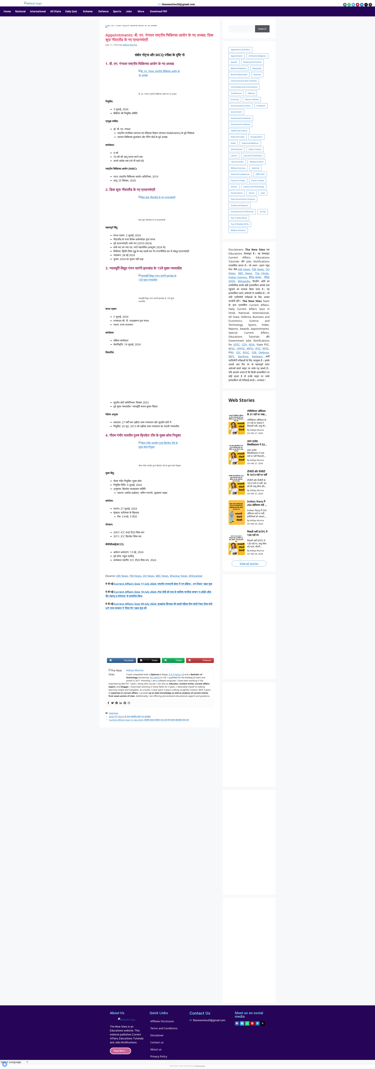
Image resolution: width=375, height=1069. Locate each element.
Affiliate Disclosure (162, 1021)
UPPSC (241, 348)
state (263, 193)
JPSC (258, 348)
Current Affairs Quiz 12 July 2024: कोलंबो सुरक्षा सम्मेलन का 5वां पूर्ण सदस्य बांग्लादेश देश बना (149, 719)
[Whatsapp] (349, 4)
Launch (234, 155)
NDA (251, 344)
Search (262, 28)
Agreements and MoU (240, 49)
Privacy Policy (158, 1056)
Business (257, 74)
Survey (263, 211)
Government (236, 112)
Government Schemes (240, 124)
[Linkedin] (362, 4)
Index (233, 143)
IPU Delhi (154, 677)
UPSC (236, 344)
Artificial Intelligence (257, 56)
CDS (244, 344)
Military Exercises (238, 168)
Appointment (236, 56)
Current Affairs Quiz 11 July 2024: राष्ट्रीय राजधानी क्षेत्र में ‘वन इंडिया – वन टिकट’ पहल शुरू (163, 584)
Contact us (157, 1042)
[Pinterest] (357, 4)
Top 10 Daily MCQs (239, 218)
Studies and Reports (239, 205)
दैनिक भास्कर (255, 277)
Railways (259, 356)
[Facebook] (345, 4)
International (38, 11)
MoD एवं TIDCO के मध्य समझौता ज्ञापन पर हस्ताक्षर (130, 716)
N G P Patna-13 (176, 674)
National (20, 11)
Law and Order (237, 161)
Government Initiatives (241, 118)
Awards (234, 62)
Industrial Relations (250, 143)
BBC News (162, 576)
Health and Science (239, 130)
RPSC (265, 348)
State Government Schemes (243, 199)
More (141, 11)
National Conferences (240, 174)
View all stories (249, 563)
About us (156, 1049)
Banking (243, 356)
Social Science (237, 193)
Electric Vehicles (252, 99)
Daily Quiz (71, 11)
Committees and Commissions (244, 87)
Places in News (257, 180)
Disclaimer (156, 1035)
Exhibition (261, 105)
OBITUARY (260, 174)
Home (7, 11)
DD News (148, 576)
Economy (235, 99)
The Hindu (262, 273)
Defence (103, 11)
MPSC (250, 348)
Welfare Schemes (238, 230)
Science (234, 186)
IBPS (231, 356)
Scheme (88, 11)
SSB (254, 352)
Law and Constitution (252, 155)
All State (55, 11)
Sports (117, 11)
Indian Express (238, 277)
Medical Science (256, 161)
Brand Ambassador (239, 74)
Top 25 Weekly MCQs (240, 224)
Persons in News (238, 180)
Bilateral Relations (238, 68)
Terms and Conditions (164, 1028)
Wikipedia (195, 576)
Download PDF (158, 11)
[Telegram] (353, 4)
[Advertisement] (159, 378)
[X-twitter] (366, 4)
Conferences (236, 93)
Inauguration (256, 136)
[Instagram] (370, 4)
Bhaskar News (179, 576)
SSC (238, 352)
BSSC (246, 352)
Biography (256, 68)
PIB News (135, 576)
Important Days (237, 136)
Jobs (129, 11)
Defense (264, 352)
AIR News (122, 576)
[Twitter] (112, 703)
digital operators (200, 1066)
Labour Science (254, 149)
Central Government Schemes (244, 80)
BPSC (232, 348)
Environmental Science (240, 105)
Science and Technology (253, 186)
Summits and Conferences (242, 211)
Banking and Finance (252, 62)
